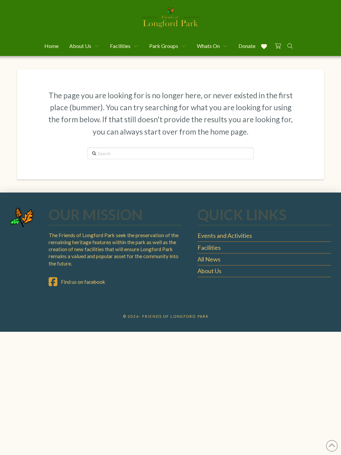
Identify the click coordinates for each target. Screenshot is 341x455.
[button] (278, 45)
